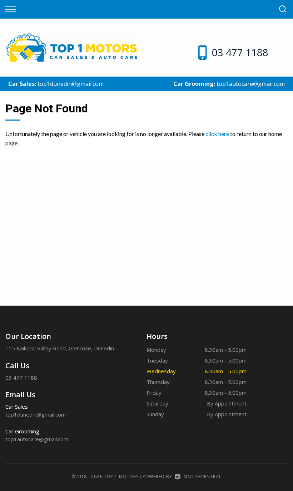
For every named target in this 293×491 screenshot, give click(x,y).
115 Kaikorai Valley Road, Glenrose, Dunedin (59, 348)
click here (217, 133)
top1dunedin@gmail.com (71, 84)
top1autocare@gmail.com (251, 84)
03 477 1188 (240, 52)
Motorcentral (202, 476)
